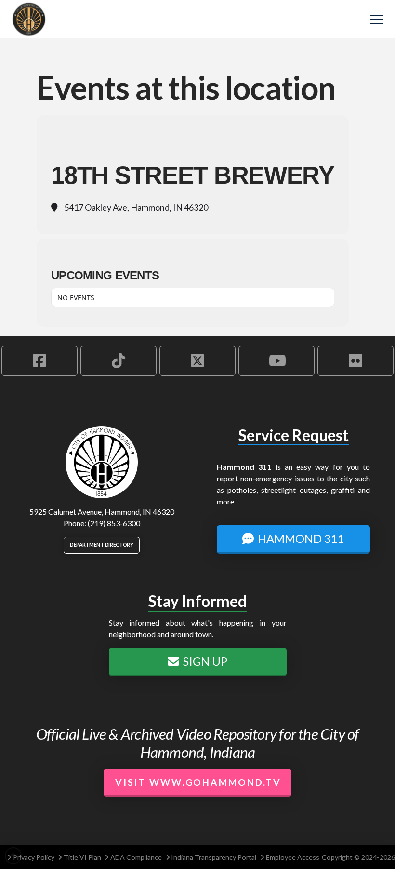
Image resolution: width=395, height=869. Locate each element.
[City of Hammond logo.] (102, 462)
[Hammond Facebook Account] (39, 361)
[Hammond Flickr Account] (355, 361)
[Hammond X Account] (197, 361)
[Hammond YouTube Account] (276, 361)
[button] (376, 19)
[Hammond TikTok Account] (118, 361)
